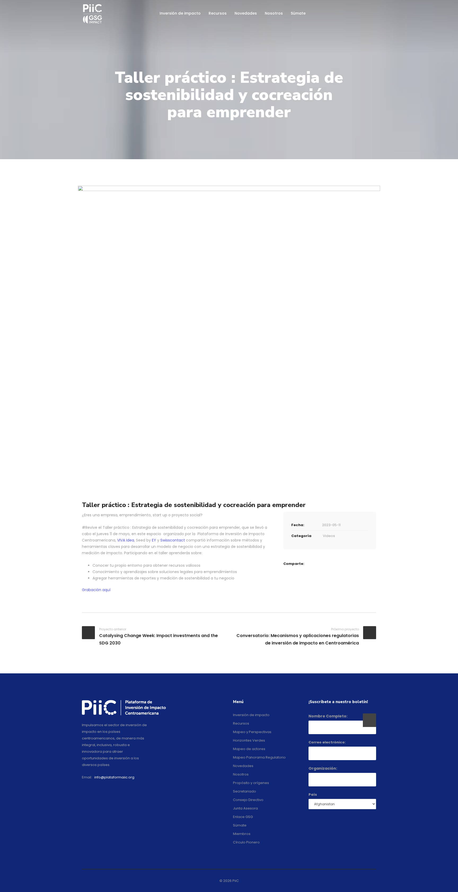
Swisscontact (172, 540)
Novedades (246, 13)
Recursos (218, 13)
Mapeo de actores (249, 748)
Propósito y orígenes (251, 782)
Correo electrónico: (327, 742)
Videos (329, 535)
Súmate (298, 13)
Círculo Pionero (246, 842)
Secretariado (244, 791)
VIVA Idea (125, 540)
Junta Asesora (245, 808)
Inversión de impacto (180, 13)
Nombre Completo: (328, 716)
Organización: (323, 768)
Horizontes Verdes (249, 740)
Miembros (241, 833)
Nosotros (274, 13)
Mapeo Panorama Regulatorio (259, 757)
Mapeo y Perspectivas (252, 731)
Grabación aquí (96, 589)
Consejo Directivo (248, 799)
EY (154, 540)
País (313, 794)
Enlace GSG (243, 816)
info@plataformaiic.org (114, 777)
